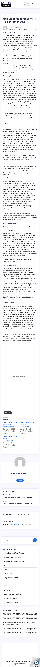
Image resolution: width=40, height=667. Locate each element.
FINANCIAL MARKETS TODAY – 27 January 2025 (18, 503)
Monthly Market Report (12, 598)
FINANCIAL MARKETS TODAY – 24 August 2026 (20, 618)
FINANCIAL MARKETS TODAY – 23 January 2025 (18, 497)
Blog (5, 565)
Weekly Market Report (12, 602)
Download (7, 412)
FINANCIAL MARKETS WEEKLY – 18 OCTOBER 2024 (10, 425)
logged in (15, 525)
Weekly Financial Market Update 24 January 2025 (15, 410)
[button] (26, 4)
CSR (5, 569)
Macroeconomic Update (12, 594)
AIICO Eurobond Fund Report (14, 557)
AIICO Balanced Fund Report (14, 553)
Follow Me (20, 480)
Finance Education (10, 582)
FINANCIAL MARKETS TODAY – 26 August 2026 (20, 614)
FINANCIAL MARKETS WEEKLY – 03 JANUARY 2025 (27, 425)
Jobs (5, 586)
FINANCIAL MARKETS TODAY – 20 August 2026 (20, 629)
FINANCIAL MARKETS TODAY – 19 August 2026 (20, 633)
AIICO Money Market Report (14, 561)
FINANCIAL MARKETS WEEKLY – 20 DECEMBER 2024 (10, 439)
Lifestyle (7, 590)
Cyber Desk (8, 574)
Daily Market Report (11, 578)
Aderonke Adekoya (15, 28)
